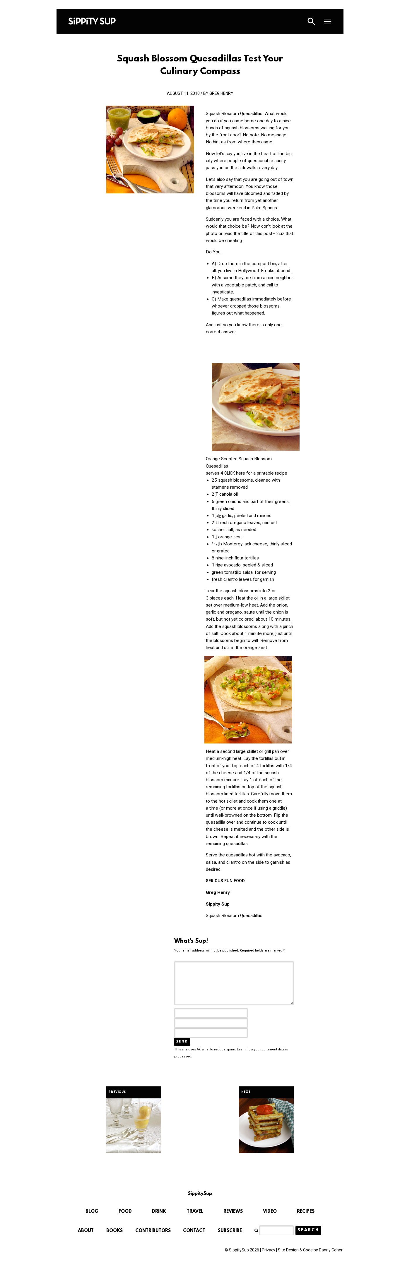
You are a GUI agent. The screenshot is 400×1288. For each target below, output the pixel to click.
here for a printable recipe (255, 473)
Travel (195, 1211)
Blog (92, 1211)
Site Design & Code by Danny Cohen (310, 1250)
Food (125, 1211)
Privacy (268, 1250)
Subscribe (230, 1231)
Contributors (153, 1231)
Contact (194, 1231)
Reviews (233, 1211)
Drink (159, 1211)
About (86, 1231)
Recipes (305, 1211)
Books (114, 1231)
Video (270, 1211)
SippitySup (92, 21)
